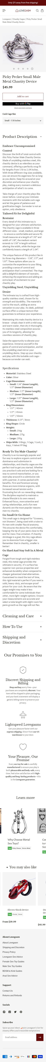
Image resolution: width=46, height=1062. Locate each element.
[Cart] (42, 10)
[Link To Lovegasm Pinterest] (21, 1012)
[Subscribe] (39, 1037)
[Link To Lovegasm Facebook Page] (10, 1012)
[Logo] (23, 10)
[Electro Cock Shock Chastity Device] (19, 889)
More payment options (23, 108)
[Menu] (4, 10)
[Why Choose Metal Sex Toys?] (19, 831)
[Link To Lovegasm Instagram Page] (4, 1012)
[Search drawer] (37, 10)
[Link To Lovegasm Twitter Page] (15, 1012)
